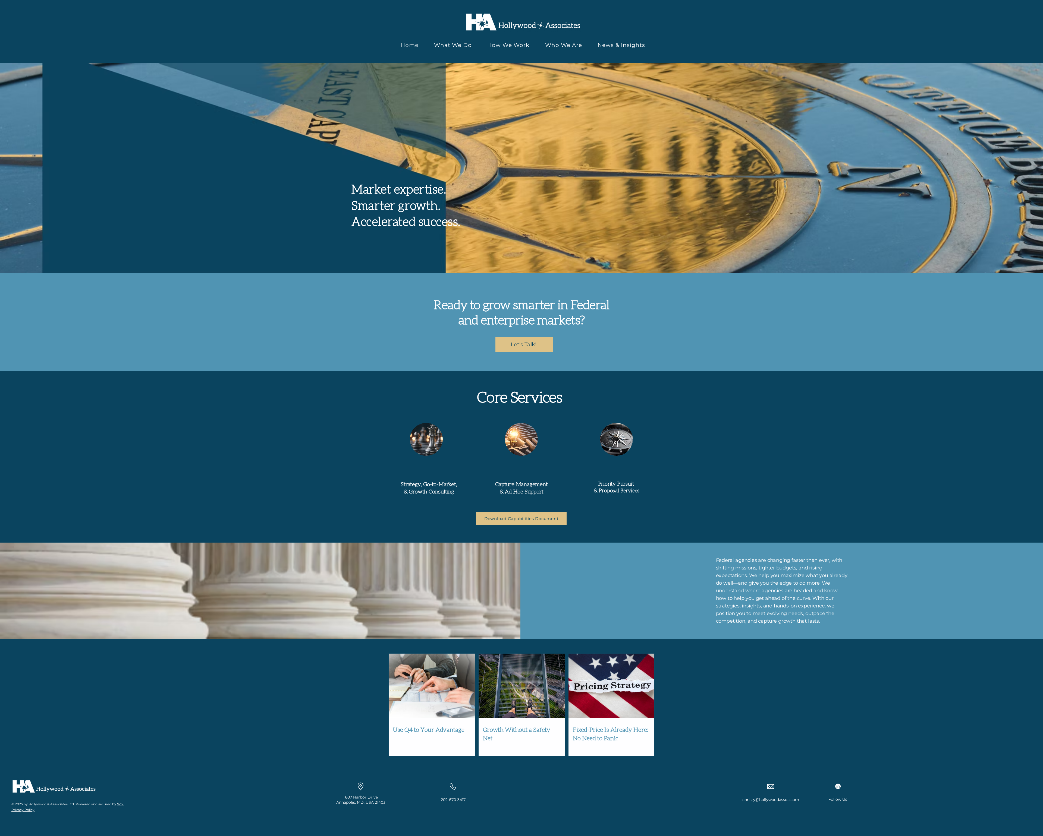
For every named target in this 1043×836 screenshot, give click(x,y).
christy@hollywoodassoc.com (770, 799)
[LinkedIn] (838, 786)
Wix (120, 804)
